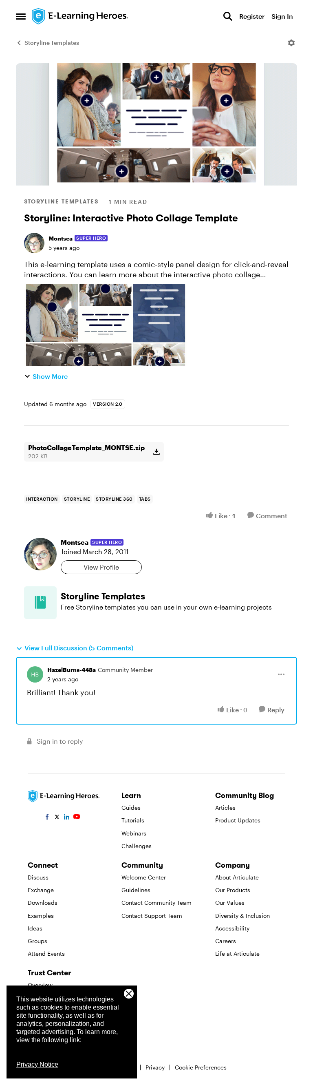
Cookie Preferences (201, 1067)
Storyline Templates (51, 42)
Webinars (133, 833)
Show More (50, 376)
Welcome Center (143, 877)
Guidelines (135, 889)
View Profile (101, 567)
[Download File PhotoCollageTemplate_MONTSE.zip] (156, 452)
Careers (225, 940)
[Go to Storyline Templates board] (40, 602)
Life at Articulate (237, 953)
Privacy (155, 1067)
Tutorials (132, 820)
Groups (37, 940)
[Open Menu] (291, 43)
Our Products (232, 889)
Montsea (60, 238)
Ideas (35, 928)
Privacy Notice (37, 1064)
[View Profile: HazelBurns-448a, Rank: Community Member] (35, 674)
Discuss (38, 877)
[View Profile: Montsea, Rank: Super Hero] (34, 243)
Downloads (42, 902)
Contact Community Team (156, 902)
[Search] (228, 16)
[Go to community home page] (80, 16)
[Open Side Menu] (21, 16)
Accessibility (232, 928)
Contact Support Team (151, 915)
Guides (131, 807)
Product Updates (237, 820)
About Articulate (237, 877)
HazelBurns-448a (71, 669)
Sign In (282, 16)
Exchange (41, 889)
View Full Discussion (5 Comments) (78, 648)
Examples (41, 915)
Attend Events (46, 953)
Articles (225, 807)
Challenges (136, 845)
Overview (40, 984)
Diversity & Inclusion (242, 915)
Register (252, 16)
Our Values (230, 902)
